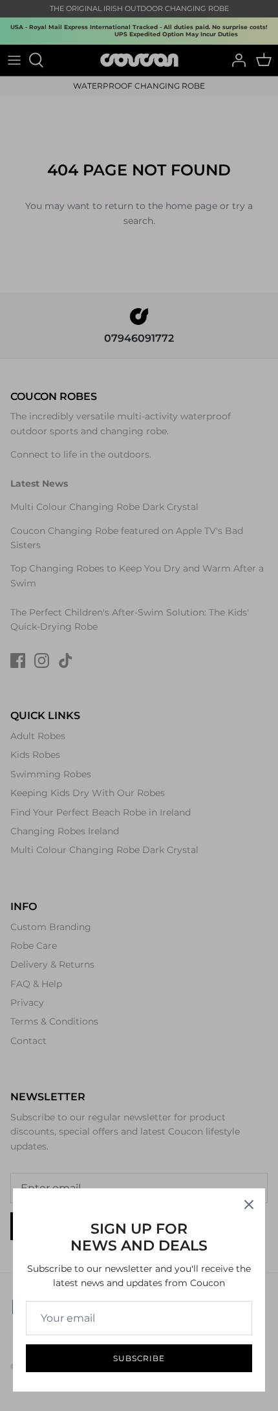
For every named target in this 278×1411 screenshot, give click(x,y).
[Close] (249, 1204)
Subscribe (139, 1358)
